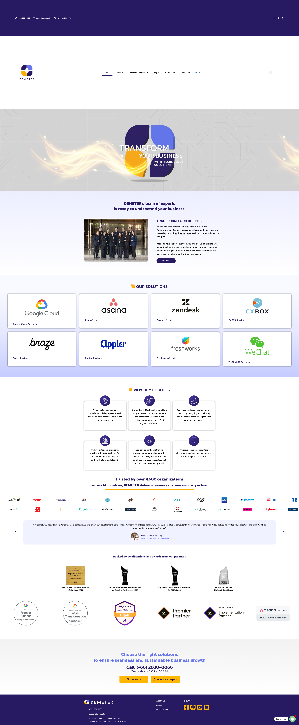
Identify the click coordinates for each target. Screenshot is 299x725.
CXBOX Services (236, 320)
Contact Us (185, 72)
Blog (155, 72)
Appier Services (93, 358)
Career (159, 705)
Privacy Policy (162, 709)
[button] (270, 72)
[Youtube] (278, 18)
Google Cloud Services (25, 324)
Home (107, 72)
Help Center (170, 72)
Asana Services (93, 320)
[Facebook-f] (274, 18)
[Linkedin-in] (206, 707)
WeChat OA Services (239, 362)
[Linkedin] (282, 18)
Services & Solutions (137, 72)
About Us (119, 72)
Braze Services (20, 358)
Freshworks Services (167, 358)
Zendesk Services (166, 320)
